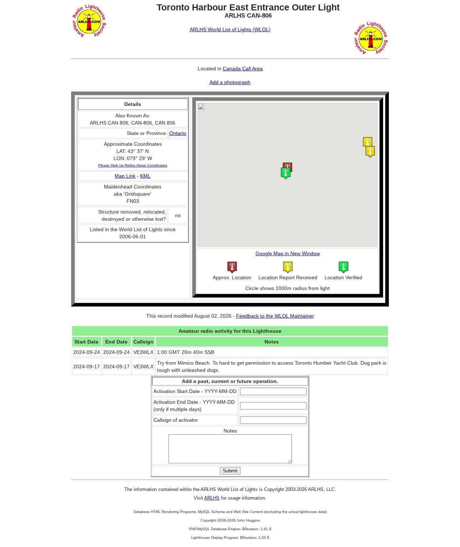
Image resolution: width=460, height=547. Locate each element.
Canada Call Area (243, 68)
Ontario (177, 133)
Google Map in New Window (288, 253)
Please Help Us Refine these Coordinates (132, 165)
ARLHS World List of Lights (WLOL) (230, 29)
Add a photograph (230, 82)
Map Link (125, 176)
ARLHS (212, 498)
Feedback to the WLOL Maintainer (275, 316)
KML (145, 176)
